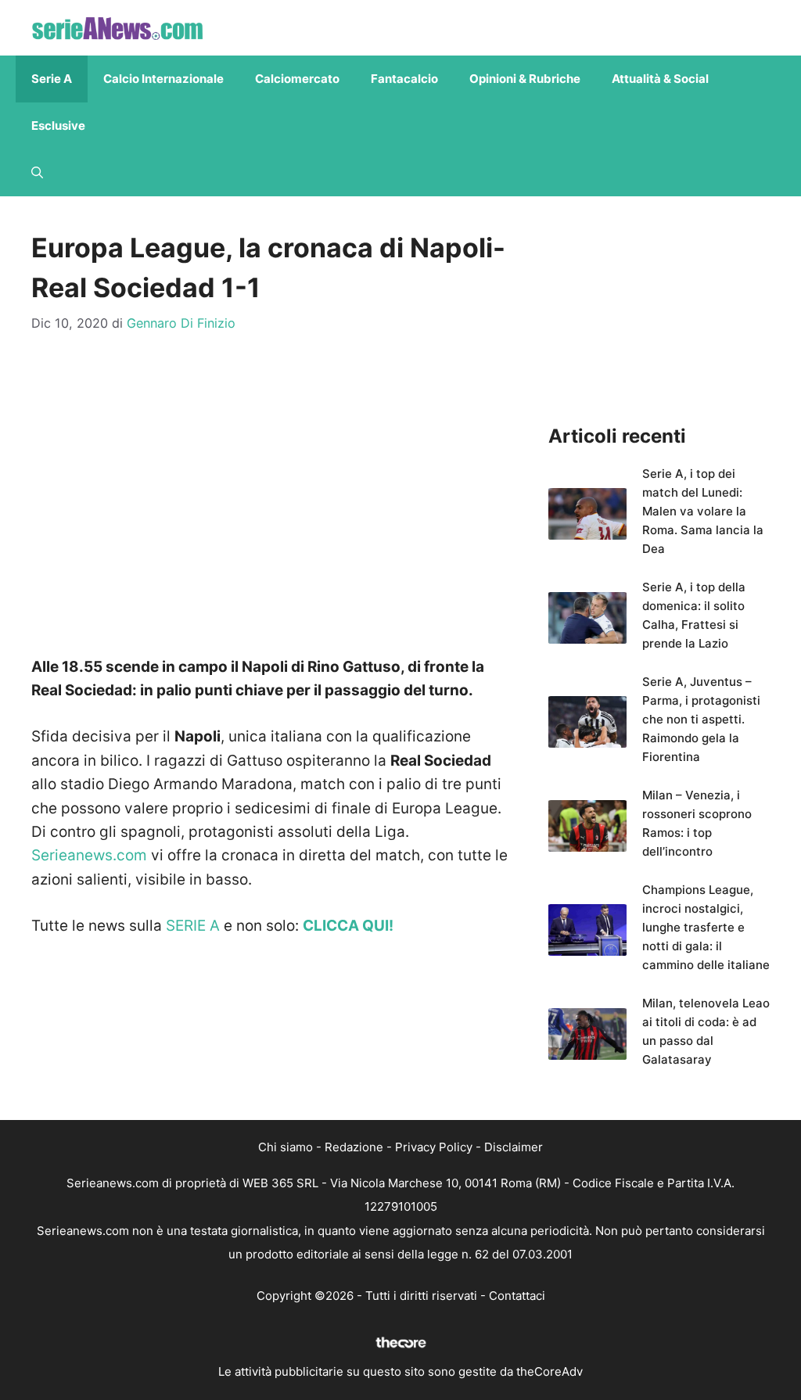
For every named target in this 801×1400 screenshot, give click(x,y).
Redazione (354, 1147)
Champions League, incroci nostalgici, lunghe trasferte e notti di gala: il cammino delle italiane (706, 927)
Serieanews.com (89, 855)
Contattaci (517, 1295)
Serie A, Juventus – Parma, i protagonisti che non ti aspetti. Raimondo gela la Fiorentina (701, 719)
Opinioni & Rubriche (524, 78)
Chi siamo (285, 1147)
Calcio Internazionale (163, 78)
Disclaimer (513, 1147)
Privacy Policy (433, 1147)
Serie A (51, 78)
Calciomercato (297, 78)
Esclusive (58, 125)
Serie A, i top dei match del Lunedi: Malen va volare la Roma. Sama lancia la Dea (702, 511)
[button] (37, 172)
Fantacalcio (404, 78)
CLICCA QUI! (348, 926)
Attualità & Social (660, 78)
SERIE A (193, 926)
